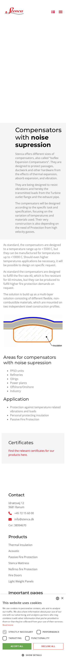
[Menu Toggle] (61, 11)
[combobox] (57, 598)
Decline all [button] (48, 646)
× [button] (62, 598)
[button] (33, 655)
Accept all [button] (17, 646)
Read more (8, 625)
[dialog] (33, 627)
